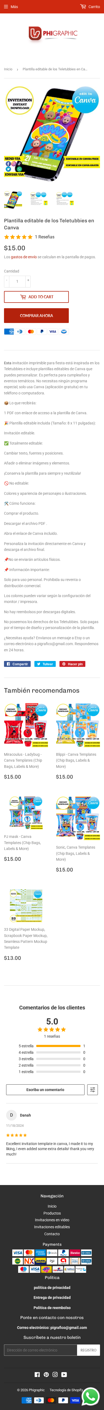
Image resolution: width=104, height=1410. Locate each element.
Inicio (8, 69)
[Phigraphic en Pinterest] (46, 1375)
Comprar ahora (36, 315)
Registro (89, 1350)
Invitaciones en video (52, 1220)
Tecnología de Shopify (66, 1390)
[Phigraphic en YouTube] (64, 1375)
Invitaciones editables (52, 1227)
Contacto (52, 1234)
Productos (52, 1213)
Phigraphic (37, 1390)
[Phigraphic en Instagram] (55, 1375)
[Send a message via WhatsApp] (90, 1396)
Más (14, 7)
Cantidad (11, 271)
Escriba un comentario (45, 1090)
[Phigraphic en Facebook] (37, 1375)
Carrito (94, 7)
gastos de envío (24, 257)
